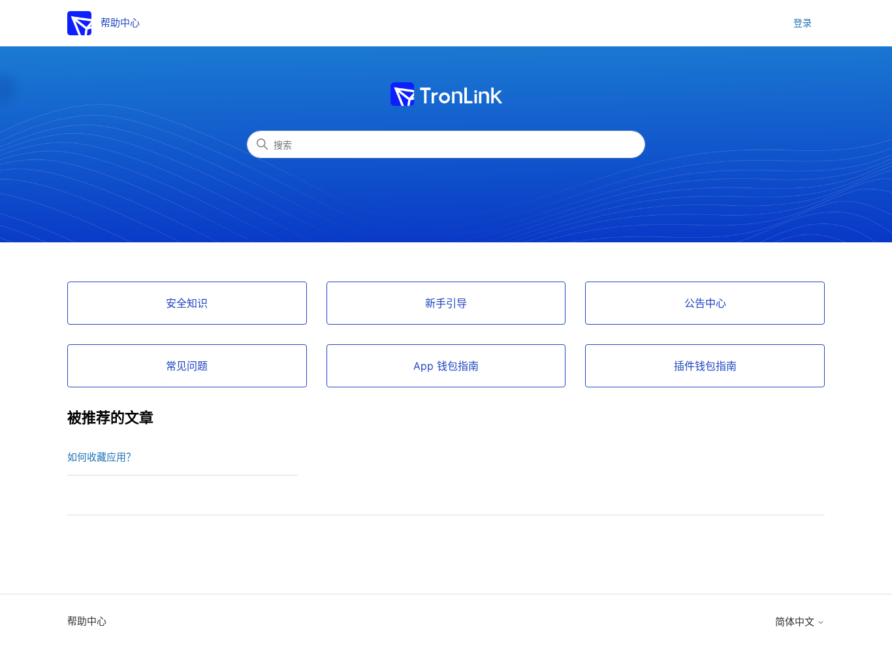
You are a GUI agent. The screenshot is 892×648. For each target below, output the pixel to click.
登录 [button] (802, 22)
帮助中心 (86, 621)
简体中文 (796, 621)
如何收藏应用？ (101, 457)
